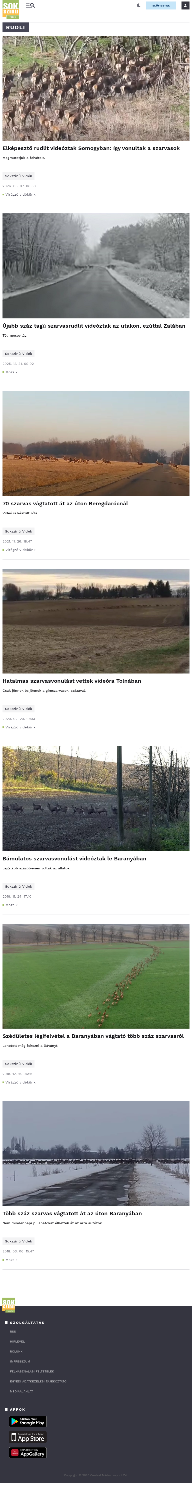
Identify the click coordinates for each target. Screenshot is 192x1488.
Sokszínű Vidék (18, 176)
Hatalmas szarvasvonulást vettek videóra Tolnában (71, 681)
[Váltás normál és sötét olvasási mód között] (139, 5)
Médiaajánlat (21, 1391)
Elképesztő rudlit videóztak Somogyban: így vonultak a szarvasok (91, 148)
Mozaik (12, 372)
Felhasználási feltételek (32, 1371)
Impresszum (20, 1361)
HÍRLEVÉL (17, 1341)
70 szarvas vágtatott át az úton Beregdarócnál (65, 503)
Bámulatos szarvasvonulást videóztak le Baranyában (74, 858)
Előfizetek (161, 5)
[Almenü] (30, 5)
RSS (13, 1331)
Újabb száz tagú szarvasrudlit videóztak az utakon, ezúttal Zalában (94, 326)
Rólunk (16, 1351)
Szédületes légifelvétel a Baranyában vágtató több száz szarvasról (93, 1036)
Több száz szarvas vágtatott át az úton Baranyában (72, 1213)
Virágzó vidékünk (21, 194)
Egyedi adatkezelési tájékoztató (38, 1381)
